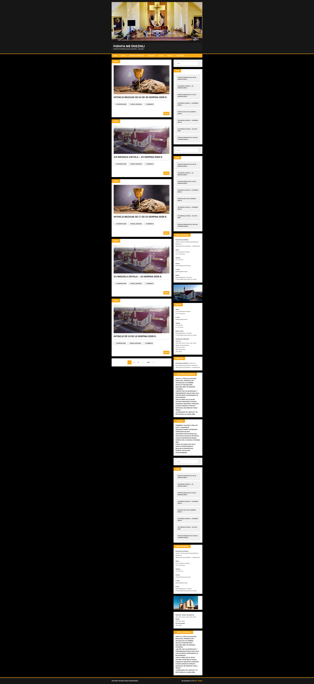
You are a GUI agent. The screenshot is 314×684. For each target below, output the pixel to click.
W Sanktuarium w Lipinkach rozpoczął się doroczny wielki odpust (187, 408)
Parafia (123, 56)
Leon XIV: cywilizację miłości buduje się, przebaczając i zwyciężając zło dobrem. (186, 381)
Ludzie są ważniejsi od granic (186, 438)
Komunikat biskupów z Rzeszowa (187, 404)
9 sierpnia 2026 (121, 343)
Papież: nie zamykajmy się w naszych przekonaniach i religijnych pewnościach (185, 446)
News (115, 56)
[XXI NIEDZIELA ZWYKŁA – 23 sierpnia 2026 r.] (141, 153)
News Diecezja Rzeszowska (186, 374)
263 (148, 362)
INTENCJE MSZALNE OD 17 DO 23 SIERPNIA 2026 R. (140, 216)
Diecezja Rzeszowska (184, 632)
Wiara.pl (180, 421)
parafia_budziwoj (136, 104)
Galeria (161, 56)
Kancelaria (151, 56)
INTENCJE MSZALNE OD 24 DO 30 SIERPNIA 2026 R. (140, 97)
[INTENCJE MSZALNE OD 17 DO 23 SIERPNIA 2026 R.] (141, 212)
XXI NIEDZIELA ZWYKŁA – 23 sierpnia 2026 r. (138, 157)
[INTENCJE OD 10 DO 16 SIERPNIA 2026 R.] (141, 332)
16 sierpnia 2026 (121, 224)
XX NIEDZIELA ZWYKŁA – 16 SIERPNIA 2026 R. (138, 276)
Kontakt (170, 56)
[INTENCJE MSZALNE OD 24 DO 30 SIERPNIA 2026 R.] (141, 93)
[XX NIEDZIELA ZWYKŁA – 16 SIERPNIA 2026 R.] (141, 272)
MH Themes (198, 681)
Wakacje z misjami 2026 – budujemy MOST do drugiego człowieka (185, 387)
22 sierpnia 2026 (121, 104)
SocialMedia (180, 56)
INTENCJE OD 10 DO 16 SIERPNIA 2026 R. (135, 336)
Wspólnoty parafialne (137, 56)
